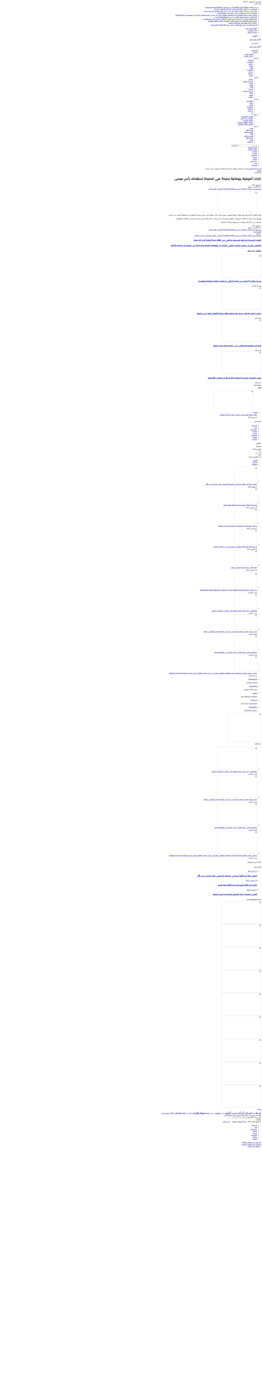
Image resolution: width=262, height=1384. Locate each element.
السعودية (234, 1113)
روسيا (208, 1113)
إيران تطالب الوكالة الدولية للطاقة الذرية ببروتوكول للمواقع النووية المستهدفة (231, 7)
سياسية (250, 60)
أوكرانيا (253, 1113)
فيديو (251, 128)
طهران (195, 1112)
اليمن (228, 1112)
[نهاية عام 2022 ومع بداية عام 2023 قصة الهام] (246, 502)
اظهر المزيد (257, 232)
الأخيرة (254, 462)
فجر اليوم (226, 1121)
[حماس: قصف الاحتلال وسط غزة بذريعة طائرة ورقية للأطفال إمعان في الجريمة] (241, 309)
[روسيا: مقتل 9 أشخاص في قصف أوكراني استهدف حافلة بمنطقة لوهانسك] (241, 277)
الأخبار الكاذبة (248, 56)
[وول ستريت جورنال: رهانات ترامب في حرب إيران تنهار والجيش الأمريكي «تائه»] (246, 629)
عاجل (190, 1113)
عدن (186, 1113)
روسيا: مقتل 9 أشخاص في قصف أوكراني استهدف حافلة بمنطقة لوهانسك (232, 21)
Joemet (255, 693)
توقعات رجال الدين (246, 118)
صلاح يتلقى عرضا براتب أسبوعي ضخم (244, 567)
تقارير (255, 58)
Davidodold (253, 686)
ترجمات (250, 111)
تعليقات (254, 464)
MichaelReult (252, 679)
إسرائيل (248, 1113)
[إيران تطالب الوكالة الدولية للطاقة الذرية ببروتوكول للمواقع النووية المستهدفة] (246, 587)
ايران (222, 1113)
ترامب (218, 1113)
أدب (251, 112)
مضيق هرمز (165, 1113)
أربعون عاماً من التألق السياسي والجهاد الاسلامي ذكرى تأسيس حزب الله (231, 484)
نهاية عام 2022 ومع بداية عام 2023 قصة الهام (240, 505)
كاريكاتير (250, 142)
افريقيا (251, 89)
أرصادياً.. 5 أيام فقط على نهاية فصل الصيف (242, 23)
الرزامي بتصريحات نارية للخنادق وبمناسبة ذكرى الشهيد (237, 525)
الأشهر (255, 460)
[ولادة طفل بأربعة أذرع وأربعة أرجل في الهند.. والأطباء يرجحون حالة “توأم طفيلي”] (241, 1015)
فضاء (251, 105)
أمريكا (258, 1113)
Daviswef (254, 700)
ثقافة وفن (249, 101)
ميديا (255, 126)
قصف (251, 85)
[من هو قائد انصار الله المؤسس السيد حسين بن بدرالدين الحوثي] (246, 544)
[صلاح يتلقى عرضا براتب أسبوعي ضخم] (246, 565)
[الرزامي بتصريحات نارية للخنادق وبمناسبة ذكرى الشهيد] (246, 523)
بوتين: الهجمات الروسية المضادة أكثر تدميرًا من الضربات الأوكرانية (234, 378)
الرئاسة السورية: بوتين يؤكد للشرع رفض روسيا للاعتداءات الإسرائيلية (234, 25)
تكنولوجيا (250, 107)
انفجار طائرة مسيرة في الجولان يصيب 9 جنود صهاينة (238, 414)
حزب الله (212, 1113)
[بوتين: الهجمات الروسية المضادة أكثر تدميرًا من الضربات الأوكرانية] (241, 373)
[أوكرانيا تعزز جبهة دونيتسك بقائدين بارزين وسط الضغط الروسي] (241, 969)
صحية (251, 66)
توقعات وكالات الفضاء (245, 124)
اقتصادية (250, 62)
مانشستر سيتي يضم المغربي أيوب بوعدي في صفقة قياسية (237, 13)
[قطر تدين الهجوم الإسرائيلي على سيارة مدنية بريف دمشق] (241, 341)
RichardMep (253, 707)
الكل (251, 68)
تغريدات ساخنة (248, 81)
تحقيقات (250, 109)
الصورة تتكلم (248, 132)
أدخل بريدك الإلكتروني (253, 1117)
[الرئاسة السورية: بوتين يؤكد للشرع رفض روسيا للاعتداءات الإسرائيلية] (241, 946)
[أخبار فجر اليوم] (255, 39)
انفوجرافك (249, 130)
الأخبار (255, 52)
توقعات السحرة (248, 120)
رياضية (250, 64)
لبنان (172, 1113)
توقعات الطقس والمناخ (245, 122)
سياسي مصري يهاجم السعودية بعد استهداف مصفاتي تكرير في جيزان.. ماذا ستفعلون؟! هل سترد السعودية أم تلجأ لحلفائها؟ (216, 15)
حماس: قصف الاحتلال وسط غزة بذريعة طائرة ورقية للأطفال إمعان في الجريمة (229, 313)
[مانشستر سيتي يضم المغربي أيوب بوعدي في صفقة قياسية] (246, 650)
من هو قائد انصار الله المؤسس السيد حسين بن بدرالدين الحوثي (235, 546)
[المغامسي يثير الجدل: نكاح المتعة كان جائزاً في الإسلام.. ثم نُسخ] (246, 608)
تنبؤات (255, 114)
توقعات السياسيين (247, 116)
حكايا (251, 83)
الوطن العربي (248, 54)
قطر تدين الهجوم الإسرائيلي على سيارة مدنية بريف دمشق (237, 345)
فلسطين (177, 1113)
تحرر (255, 99)
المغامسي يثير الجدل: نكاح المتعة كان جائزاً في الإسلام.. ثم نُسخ (236, 9)
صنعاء (202, 1113)
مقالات (250, 79)
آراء (256, 77)
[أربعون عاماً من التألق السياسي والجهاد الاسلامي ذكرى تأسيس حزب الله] (246, 482)
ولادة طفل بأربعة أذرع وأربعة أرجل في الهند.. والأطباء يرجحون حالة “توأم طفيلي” (230, 19)
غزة (183, 1113)
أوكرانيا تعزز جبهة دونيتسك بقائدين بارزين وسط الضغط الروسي (236, 17)
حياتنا (251, 103)
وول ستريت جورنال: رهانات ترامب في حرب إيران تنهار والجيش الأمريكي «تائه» (230, 11)
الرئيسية (254, 50)
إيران (241, 1112)
